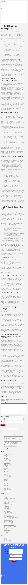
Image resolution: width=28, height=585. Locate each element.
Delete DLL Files (7, 508)
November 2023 (7, 454)
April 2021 (6, 484)
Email (2, 419)
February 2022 (7, 473)
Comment (3, 402)
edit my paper (7, 511)
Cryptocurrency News (8, 505)
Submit (14, 560)
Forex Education (7, 515)
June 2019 (6, 490)
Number (7, 551)
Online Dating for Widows (9, 518)
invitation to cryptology (15, 245)
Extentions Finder (8, 513)
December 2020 (7, 489)
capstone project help (8, 501)
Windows (6, 532)
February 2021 (7, 487)
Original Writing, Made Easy (10, 438)
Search (2, 429)
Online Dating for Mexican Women (11, 517)
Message (8, 557)
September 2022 (7, 464)
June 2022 (6, 468)
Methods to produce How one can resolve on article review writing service (13, 445)
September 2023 (7, 455)
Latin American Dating (9, 516)
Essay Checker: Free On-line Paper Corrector (14, 439)
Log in (5, 538)
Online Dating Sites (8, 520)
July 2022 (6, 466)
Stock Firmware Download (10, 526)
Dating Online (7, 506)
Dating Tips (6, 507)
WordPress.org (7, 541)
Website (2, 421)
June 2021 (6, 481)
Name (2, 416)
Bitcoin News (7, 499)
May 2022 (6, 469)
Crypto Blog (6, 502)
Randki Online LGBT (8, 521)
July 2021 (6, 480)
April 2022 (6, 470)
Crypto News (6, 503)
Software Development (9, 525)
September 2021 (7, 479)
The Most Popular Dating (9, 528)
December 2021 (7, 475)
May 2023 (6, 458)
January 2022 (7, 474)
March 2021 (6, 485)
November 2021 (7, 476)
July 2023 (6, 456)
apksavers (6, 497)
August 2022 (6, 465)
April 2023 (6, 459)
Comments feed (7, 540)
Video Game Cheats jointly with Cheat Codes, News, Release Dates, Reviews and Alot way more (14, 436)
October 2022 (7, 463)
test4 (5, 527)
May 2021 (6, 483)
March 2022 (6, 471)
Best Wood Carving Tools (9, 498)
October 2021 (7, 478)
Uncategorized (7, 530)
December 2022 (7, 460)
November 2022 (7, 461)
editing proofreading (8, 512)
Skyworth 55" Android (9, 522)
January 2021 (7, 488)
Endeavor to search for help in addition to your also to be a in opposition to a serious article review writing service (13, 442)
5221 (5, 496)
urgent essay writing (8, 531)
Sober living (6, 523)
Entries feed (6, 539)
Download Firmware (8, 510)
